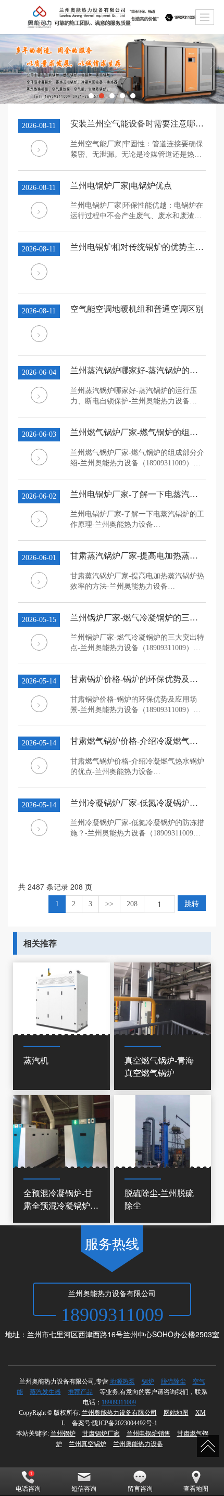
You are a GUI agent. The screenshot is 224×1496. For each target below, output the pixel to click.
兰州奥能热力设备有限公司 (119, 1412)
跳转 (191, 903)
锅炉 (148, 1381)
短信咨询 (83, 1488)
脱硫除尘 (173, 1381)
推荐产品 (80, 1392)
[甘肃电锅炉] (112, 69)
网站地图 (176, 1412)
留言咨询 (140, 1488)
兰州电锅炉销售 (148, 1433)
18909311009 (119, 1402)
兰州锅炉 (63, 1433)
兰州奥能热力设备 (138, 1444)
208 (132, 904)
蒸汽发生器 (45, 1392)
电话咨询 (28, 1488)
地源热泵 (122, 1381)
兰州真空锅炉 (87, 1444)
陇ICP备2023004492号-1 (124, 1423)
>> (109, 904)
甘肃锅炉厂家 (101, 1433)
